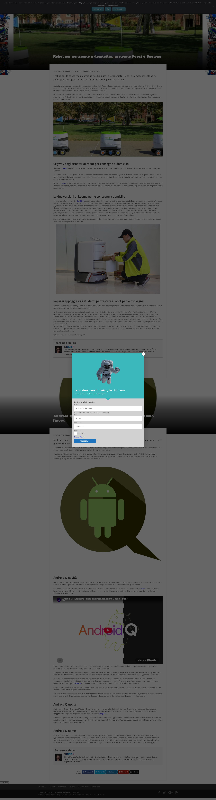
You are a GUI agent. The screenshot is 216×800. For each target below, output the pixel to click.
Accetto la (80, 433)
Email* (76, 404)
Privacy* (77, 430)
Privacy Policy (79, 437)
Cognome (77, 422)
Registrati (85, 441)
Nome (76, 414)
